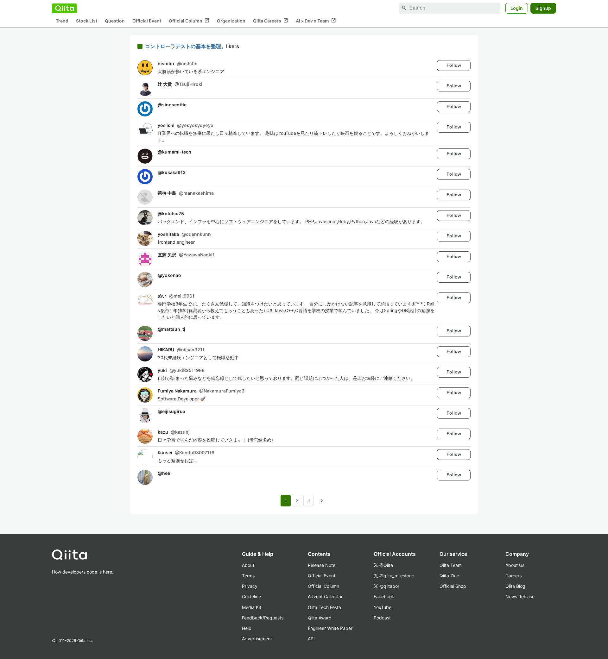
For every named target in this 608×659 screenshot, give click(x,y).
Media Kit (251, 607)
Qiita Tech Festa (324, 607)
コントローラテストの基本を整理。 (185, 46)
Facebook (384, 596)
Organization (231, 20)
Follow (453, 65)
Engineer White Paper (330, 628)
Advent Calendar (325, 596)
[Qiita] (64, 8)
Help (246, 628)
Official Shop (453, 586)
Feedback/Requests (262, 617)
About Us (514, 565)
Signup (543, 8)
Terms (248, 575)
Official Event (146, 20)
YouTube (382, 607)
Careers (513, 575)
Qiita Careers (270, 20)
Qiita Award (320, 617)
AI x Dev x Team (316, 20)
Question (115, 20)
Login (516, 8)
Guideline (251, 596)
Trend (62, 20)
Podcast (382, 617)
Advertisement (257, 638)
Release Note (321, 565)
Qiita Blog (515, 586)
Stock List (86, 20)
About (248, 565)
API (311, 638)
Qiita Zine (449, 575)
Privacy (249, 586)
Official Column (189, 20)
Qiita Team (451, 565)
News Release (520, 596)
